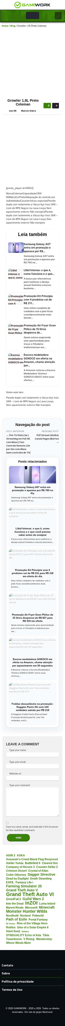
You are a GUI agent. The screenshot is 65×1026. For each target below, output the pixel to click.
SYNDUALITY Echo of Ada (23, 935)
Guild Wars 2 (33, 899)
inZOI (31, 903)
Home (5, 25)
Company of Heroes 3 (20, 866)
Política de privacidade (18, 981)
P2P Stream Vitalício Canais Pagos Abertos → (47, 438)
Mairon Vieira (28, 110)
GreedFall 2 (13, 899)
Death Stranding (41, 878)
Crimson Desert (16, 870)
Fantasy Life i (24, 882)
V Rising (28, 938)
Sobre (6, 973)
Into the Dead (15, 903)
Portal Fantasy (38, 919)
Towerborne (14, 938)
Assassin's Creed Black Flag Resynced (32, 859)
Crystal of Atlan (38, 870)
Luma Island (47, 903)
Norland (25, 915)
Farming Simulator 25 (24, 886)
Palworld (38, 915)
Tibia (46, 935)
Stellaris (25, 931)
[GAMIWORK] (32, 4)
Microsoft (31, 907)
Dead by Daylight (17, 878)
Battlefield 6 (32, 863)
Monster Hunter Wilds (26, 911)
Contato (7, 965)
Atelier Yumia (14, 863)
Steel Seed (13, 931)
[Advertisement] (32, 62)
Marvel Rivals (15, 907)
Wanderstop (44, 938)
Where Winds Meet (18, 942)
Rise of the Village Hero (32, 923)
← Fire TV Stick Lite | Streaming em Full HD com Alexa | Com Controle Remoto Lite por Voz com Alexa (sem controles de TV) (18, 443)
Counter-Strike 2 (47, 866)
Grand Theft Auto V (22, 890)
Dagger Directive (41, 874)
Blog (12, 25)
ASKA (21, 855)
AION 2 (10, 855)
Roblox (11, 927)
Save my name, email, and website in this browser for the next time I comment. (32, 828)
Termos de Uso (12, 989)
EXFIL (10, 882)
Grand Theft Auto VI (30, 894)
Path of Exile (16, 919)
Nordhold (12, 915)
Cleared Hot (50, 863)
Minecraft (47, 907)
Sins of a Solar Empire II (32, 927)
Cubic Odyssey (16, 874)
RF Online (10, 924)
